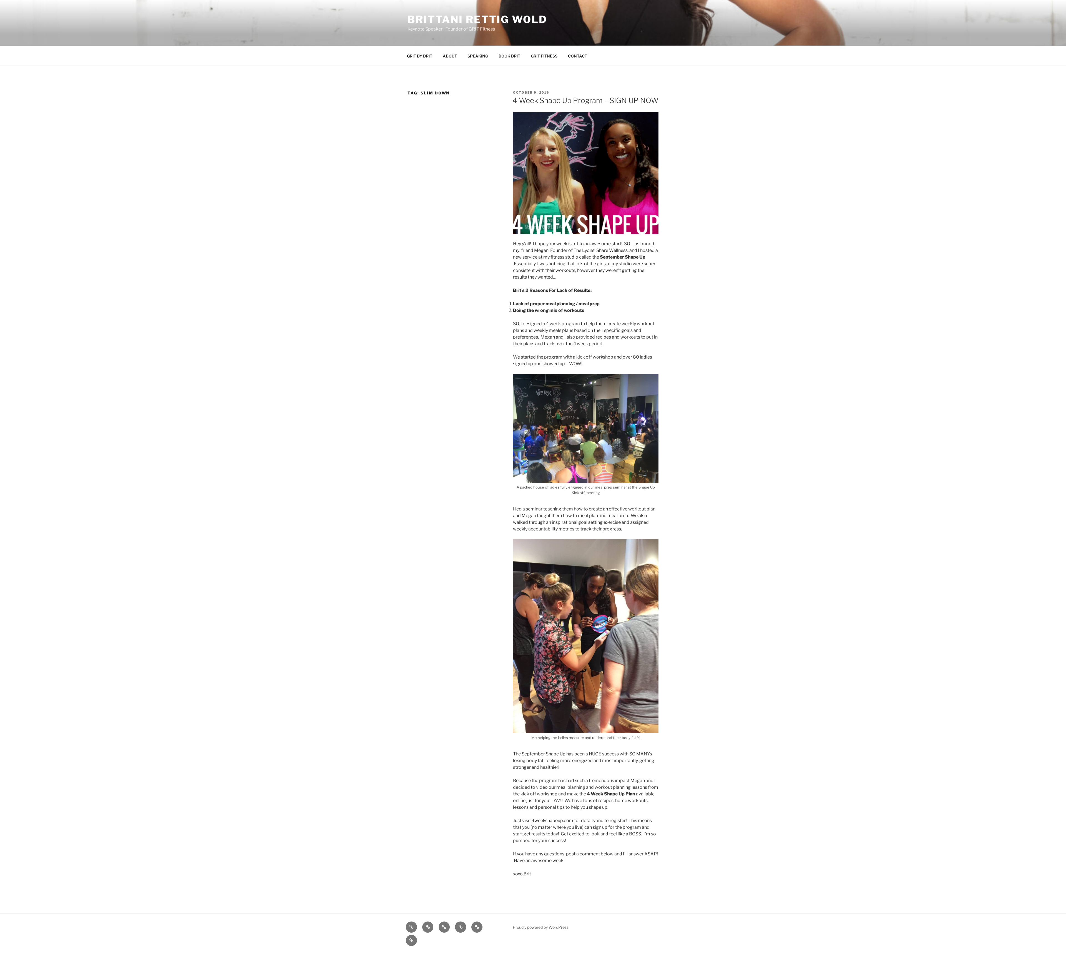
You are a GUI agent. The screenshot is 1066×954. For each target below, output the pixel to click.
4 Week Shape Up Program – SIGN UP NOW (585, 100)
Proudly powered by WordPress (541, 927)
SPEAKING (477, 56)
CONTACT (577, 56)
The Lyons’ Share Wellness (601, 250)
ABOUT (450, 56)
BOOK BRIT (509, 56)
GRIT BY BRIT (419, 56)
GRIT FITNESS (544, 56)
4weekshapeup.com (552, 820)
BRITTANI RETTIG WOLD (477, 19)
